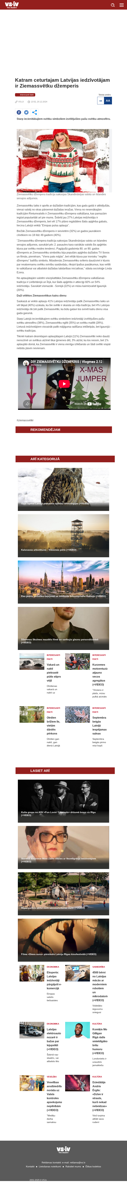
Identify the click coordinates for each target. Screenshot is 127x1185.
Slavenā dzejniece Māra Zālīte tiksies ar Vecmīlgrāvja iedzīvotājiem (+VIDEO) (58, 860)
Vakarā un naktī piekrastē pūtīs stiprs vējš (54, 672)
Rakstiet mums (73, 1166)
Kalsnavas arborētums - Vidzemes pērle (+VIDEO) (48, 549)
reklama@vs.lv (77, 1162)
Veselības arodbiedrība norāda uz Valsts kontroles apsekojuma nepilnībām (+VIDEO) (54, 1096)
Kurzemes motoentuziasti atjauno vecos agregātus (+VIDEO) (99, 674)
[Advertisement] (63, 52)
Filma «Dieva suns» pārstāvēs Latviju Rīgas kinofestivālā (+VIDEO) (58, 954)
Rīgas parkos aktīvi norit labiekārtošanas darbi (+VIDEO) (53, 908)
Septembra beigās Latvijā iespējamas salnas (99, 725)
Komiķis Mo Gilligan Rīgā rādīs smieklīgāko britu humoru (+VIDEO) (99, 1041)
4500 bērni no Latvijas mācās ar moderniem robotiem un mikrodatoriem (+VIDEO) (99, 986)
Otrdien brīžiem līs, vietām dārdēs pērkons (53, 725)
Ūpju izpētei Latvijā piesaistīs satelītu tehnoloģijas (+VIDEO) (55, 503)
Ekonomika (53, 967)
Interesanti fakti (27, 95)
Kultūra (97, 1024)
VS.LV (21, 102)
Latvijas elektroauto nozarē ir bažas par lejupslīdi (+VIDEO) (54, 1039)
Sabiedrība (98, 967)
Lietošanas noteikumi (50, 1166)
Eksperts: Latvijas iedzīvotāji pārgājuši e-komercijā (54, 980)
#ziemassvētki (25, 420)
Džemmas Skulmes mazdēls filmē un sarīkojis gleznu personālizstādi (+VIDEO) (59, 641)
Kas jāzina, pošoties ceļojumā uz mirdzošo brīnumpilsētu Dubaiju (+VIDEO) (63, 596)
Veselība (52, 1077)
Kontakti (30, 1166)
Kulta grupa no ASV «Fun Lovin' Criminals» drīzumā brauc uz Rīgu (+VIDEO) (58, 814)
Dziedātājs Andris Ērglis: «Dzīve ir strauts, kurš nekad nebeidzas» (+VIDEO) (99, 1096)
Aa (100, 100)
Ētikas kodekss (93, 1166)
